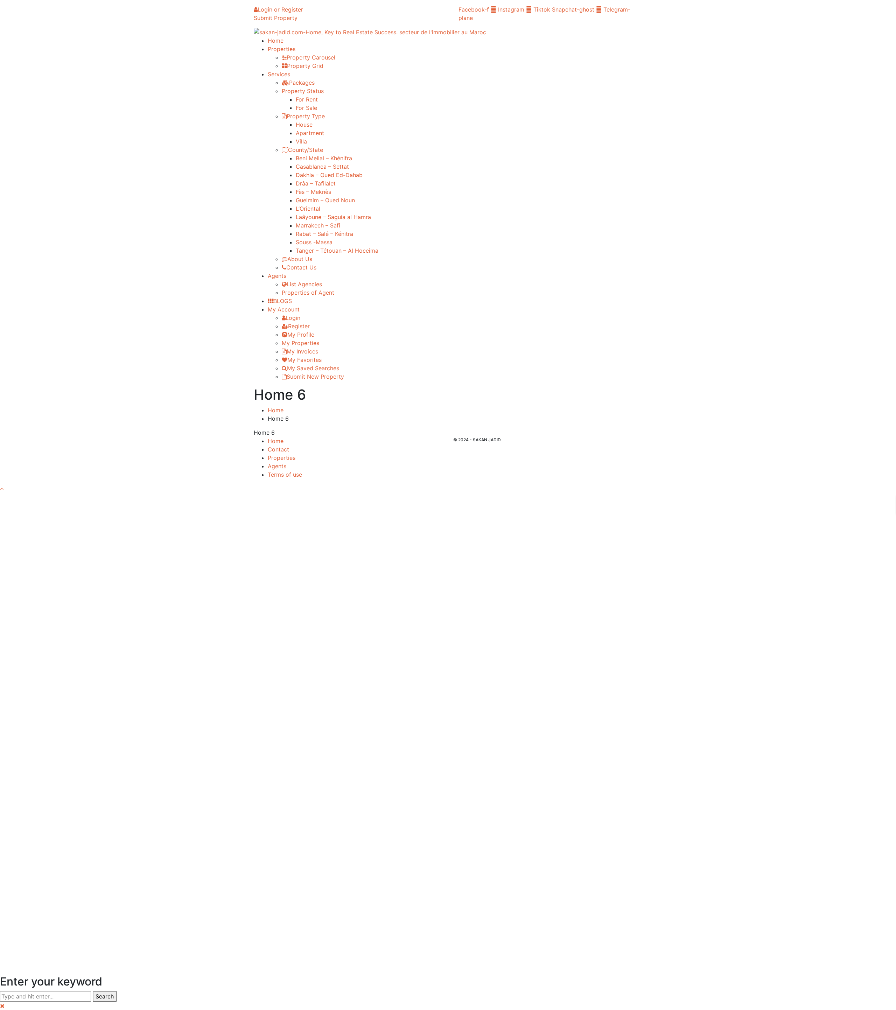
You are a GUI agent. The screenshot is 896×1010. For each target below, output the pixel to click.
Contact (278, 449)
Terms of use (285, 474)
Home (276, 410)
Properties (281, 457)
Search (105, 996)
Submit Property (276, 17)
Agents (277, 466)
